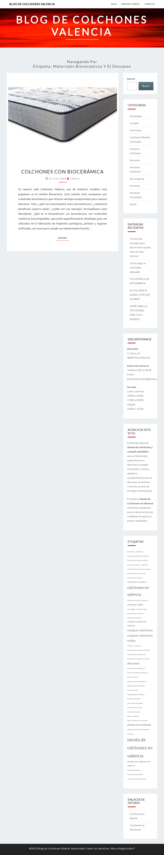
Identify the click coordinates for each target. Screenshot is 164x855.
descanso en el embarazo (136, 668)
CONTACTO (149, 4)
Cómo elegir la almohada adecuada (138, 267)
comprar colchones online (140, 638)
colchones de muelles (134, 578)
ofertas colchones (133, 716)
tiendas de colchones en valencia (139, 763)
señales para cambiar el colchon (138, 729)
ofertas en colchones (139, 725)
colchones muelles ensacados (137, 600)
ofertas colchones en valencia (137, 720)
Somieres (135, 185)
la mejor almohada (133, 699)
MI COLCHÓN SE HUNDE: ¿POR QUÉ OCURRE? (140, 295)
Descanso (135, 160)
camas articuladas (133, 565)
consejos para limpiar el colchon (138, 659)
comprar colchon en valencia (136, 623)
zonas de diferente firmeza (136, 779)
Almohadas (136, 116)
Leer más (63, 237)
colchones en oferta (137, 581)
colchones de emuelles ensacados (139, 569)
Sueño (133, 204)
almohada (130, 552)
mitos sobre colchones (135, 703)
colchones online (135, 604)
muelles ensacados (134, 712)
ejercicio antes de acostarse (136, 681)
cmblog (74, 178)
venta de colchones (133, 770)
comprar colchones (140, 630)
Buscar (131, 78)
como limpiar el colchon (135, 613)
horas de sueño (132, 690)
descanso (133, 663)
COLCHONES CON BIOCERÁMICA (62, 171)
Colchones (135, 130)
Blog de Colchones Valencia (32, 4)
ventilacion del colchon (135, 774)
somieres (130, 734)
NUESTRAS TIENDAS (130, 4)
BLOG (114, 4)
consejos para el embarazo (136, 654)
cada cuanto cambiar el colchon (138, 556)
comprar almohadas (134, 618)
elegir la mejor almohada (136, 686)
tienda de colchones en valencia (140, 748)
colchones (144, 565)
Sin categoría (137, 178)
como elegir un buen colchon (137, 609)
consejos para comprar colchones (138, 650)
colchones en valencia (138, 591)
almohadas (139, 552)
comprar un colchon (134, 646)
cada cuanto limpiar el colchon (137, 560)
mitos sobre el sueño (134, 708)
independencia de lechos (136, 694)
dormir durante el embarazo (137, 673)
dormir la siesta (132, 677)
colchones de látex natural (136, 573)
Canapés (134, 123)
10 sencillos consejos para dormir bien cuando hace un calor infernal (140, 247)
